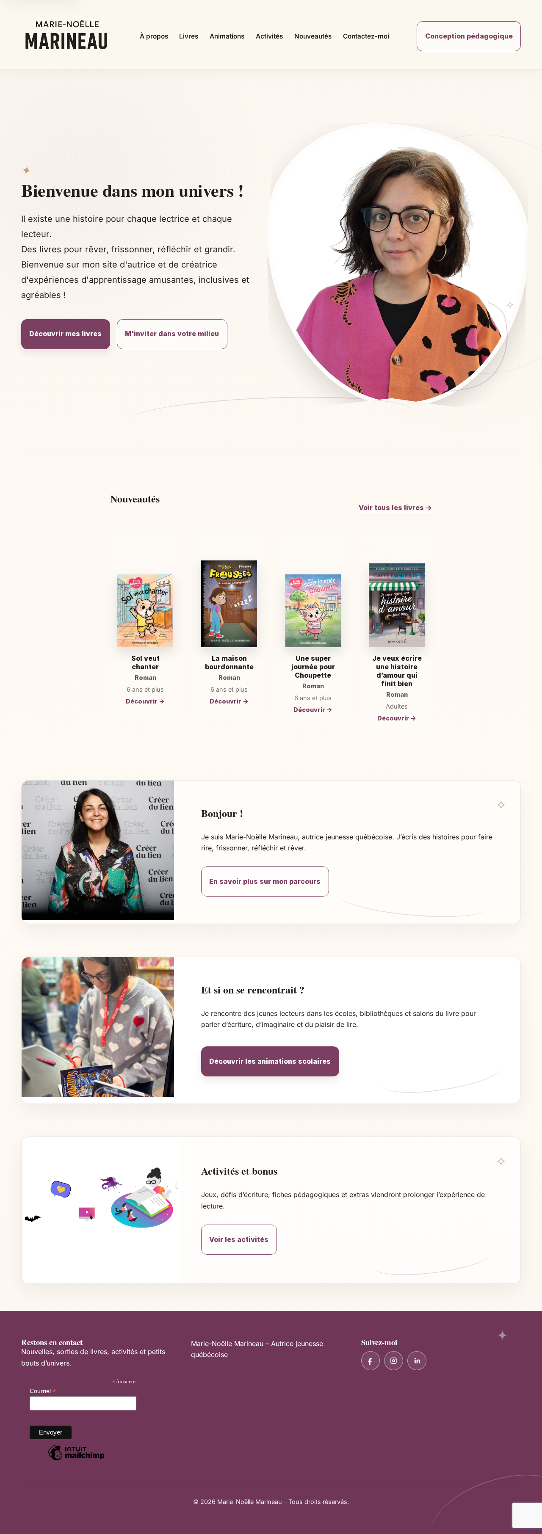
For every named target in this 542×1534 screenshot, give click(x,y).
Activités (269, 36)
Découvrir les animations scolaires (270, 1061)
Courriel (43, 1391)
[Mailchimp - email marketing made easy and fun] (76, 1460)
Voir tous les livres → (395, 507)
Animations (227, 36)
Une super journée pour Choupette (313, 666)
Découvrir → (145, 701)
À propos (154, 36)
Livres (188, 36)
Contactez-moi (366, 36)
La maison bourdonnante (229, 662)
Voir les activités (238, 1239)
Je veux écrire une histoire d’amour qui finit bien (397, 671)
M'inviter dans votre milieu (172, 333)
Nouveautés (313, 36)
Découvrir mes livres (65, 333)
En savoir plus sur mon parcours (265, 881)
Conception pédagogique (469, 36)
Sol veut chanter (145, 662)
